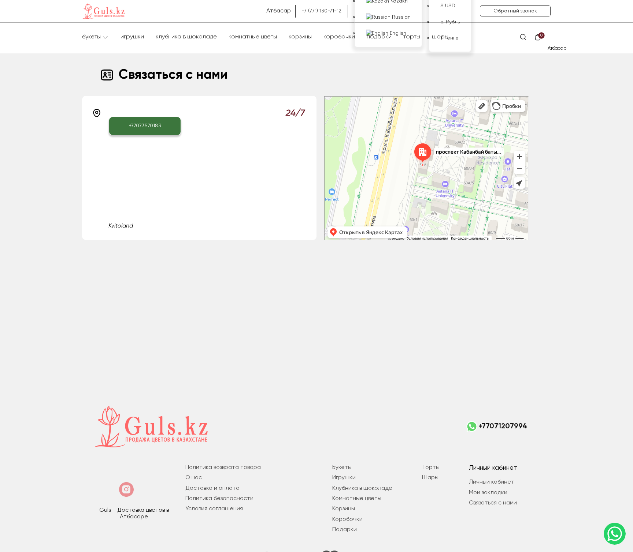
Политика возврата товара (223, 467)
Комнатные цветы (253, 37)
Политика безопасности (219, 499)
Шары (440, 37)
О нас (193, 478)
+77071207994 (502, 426)
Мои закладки (488, 493)
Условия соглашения (214, 509)
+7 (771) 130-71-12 (321, 11)
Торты (411, 37)
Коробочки (339, 37)
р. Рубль (450, 22)
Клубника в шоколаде (186, 37)
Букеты (91, 37)
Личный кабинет (491, 482)
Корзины (300, 37)
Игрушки (132, 37)
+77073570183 (145, 125)
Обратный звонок (515, 11)
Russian (400, 17)
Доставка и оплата (212, 488)
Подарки (379, 37)
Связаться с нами (493, 503)
